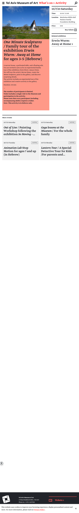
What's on (46, 3)
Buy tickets (69, 30)
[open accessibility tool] (1, 463)
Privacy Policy (39, 510)
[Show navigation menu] (3, 3)
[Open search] (76, 3)
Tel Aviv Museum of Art (22, 3)
